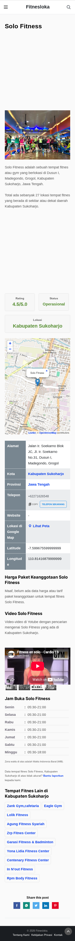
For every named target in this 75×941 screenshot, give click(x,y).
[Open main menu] (6, 7)
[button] (37, 382)
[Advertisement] (37, 72)
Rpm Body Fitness (22, 878)
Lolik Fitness (17, 815)
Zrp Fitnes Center (21, 833)
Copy (35, 504)
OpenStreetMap (47, 432)
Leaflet (32, 432)
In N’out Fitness (20, 869)
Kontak (58, 934)
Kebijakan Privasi (41, 934)
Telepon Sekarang (53, 504)
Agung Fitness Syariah (25, 824)
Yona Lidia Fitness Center (28, 851)
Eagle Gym (53, 806)
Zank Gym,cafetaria (23, 806)
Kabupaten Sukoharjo (46, 474)
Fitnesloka (38, 6)
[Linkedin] (45, 905)
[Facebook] (16, 905)
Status (54, 298)
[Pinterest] (55, 905)
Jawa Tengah (39, 484)
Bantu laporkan (53, 775)
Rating (20, 298)
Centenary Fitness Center (28, 860)
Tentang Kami (21, 934)
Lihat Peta (40, 526)
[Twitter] (36, 905)
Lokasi (37, 319)
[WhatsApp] (26, 905)
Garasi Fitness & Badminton (30, 842)
